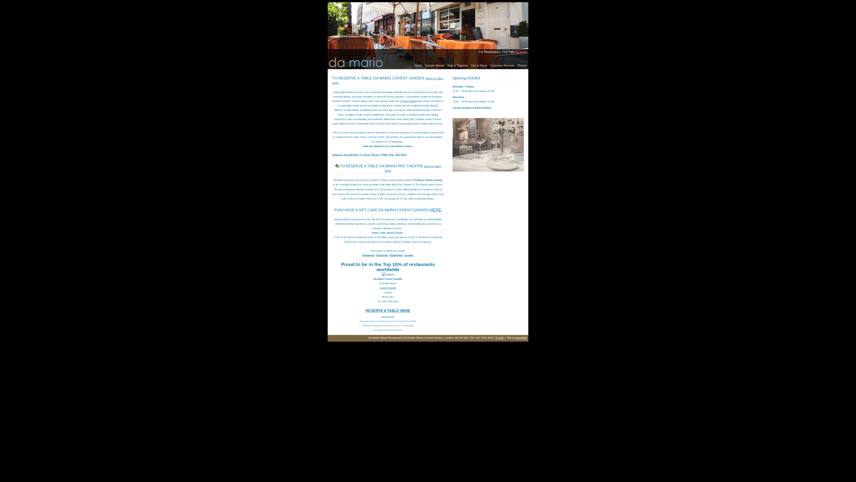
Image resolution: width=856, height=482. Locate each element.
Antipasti (337, 154)
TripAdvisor (396, 255)
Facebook (382, 255)
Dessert (376, 154)
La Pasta (365, 154)
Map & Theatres (457, 65)
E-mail (500, 337)
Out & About (479, 65)
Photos (522, 65)
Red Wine (401, 154)
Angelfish (521, 337)
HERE (436, 210)
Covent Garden (408, 101)
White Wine (387, 154)
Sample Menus (434, 65)
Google (408, 255)
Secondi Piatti (351, 154)
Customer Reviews (502, 65)
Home (418, 65)
